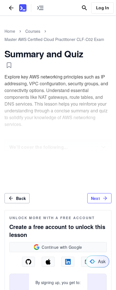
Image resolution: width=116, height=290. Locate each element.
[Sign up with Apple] (48, 262)
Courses (32, 31)
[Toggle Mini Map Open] (40, 7)
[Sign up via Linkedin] (67, 262)
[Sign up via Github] (28, 262)
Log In (102, 8)
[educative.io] (22, 8)
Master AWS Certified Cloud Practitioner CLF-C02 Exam (54, 39)
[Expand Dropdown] (103, 147)
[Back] (11, 7)
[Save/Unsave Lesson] (9, 65)
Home (10, 31)
